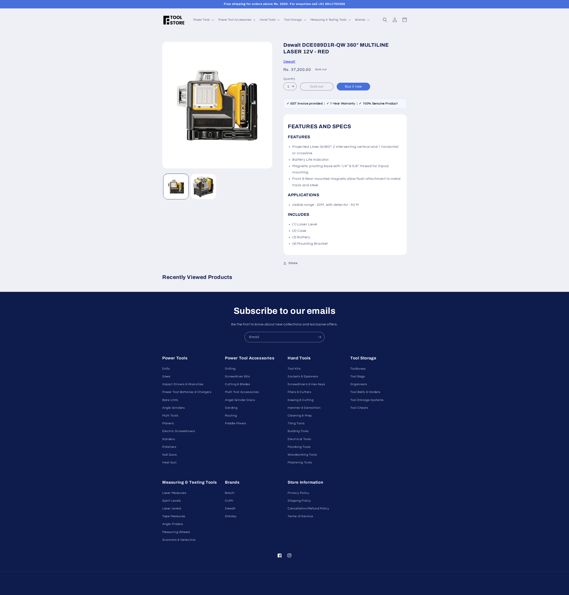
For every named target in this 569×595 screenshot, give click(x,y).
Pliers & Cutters (299, 392)
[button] (203, 19)
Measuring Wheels (176, 532)
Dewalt (289, 61)
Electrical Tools (299, 439)
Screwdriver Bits (237, 376)
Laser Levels (171, 508)
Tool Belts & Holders (365, 392)
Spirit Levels (171, 500)
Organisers (358, 384)
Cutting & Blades (237, 384)
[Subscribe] (319, 337)
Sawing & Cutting (301, 400)
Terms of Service (300, 516)
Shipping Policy (299, 500)
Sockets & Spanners (303, 376)
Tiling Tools (296, 423)
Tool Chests (359, 407)
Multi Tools (170, 415)
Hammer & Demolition (304, 407)
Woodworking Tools (302, 454)
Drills (166, 368)
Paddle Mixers (235, 423)
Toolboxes (358, 368)
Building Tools (298, 431)
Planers (168, 423)
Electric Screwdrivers (178, 431)
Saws (166, 376)
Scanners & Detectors (179, 539)
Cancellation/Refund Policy (308, 508)
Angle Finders (172, 524)
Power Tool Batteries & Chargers (187, 392)
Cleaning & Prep (300, 415)
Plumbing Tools (299, 447)
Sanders (168, 439)
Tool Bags (357, 376)
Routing (231, 415)
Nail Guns (169, 454)
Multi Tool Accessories (242, 392)
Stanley (230, 516)
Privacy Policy (298, 493)
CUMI (229, 500)
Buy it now (353, 86)
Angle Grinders (173, 407)
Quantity (289, 78)
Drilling (230, 368)
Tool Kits (294, 368)
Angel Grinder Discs (240, 400)
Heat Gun (169, 462)
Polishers (169, 447)
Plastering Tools (300, 462)
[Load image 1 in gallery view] (175, 186)
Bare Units (170, 400)
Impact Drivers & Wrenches (183, 384)
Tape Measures (173, 516)
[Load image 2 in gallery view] (203, 186)
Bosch (229, 493)
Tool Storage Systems (367, 400)
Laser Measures (174, 493)
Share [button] (293, 263)
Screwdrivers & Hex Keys (306, 384)
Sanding (231, 407)
